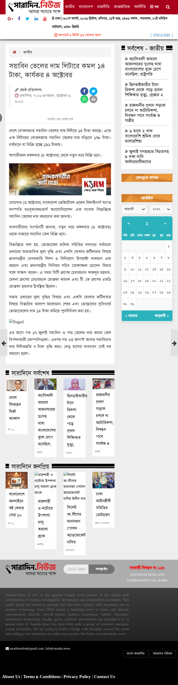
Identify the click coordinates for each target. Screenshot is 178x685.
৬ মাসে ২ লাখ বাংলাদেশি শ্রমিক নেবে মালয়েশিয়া (142, 136)
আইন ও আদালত (102, 523)
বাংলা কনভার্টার (135, 653)
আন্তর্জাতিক (122, 6)
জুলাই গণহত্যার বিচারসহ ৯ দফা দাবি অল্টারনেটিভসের (147, 156)
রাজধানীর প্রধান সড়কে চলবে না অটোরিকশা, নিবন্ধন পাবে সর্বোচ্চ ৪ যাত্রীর (103, 422)
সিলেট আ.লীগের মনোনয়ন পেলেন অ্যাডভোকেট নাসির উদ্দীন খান (74, 528)
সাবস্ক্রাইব (101, 569)
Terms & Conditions (42, 676)
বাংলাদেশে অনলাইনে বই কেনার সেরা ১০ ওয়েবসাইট (16, 508)
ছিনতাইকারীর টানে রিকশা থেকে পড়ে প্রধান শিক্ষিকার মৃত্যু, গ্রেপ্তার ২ (74, 424)
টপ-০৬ (11, 429)
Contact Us (104, 676)
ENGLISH (161, 35)
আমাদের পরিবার (162, 653)
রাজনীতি (103, 6)
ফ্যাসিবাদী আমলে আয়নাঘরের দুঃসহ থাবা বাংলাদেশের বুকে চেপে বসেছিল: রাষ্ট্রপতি (45, 423)
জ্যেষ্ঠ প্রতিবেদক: (31, 90)
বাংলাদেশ (86, 6)
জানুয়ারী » (162, 315)
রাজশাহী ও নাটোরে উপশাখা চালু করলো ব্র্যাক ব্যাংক (45, 522)
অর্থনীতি (140, 6)
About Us (11, 676)
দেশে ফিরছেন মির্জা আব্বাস (15, 408)
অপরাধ (69, 453)
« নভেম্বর (131, 315)
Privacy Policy (78, 676)
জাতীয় (69, 6)
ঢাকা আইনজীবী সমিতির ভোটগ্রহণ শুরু (103, 508)
